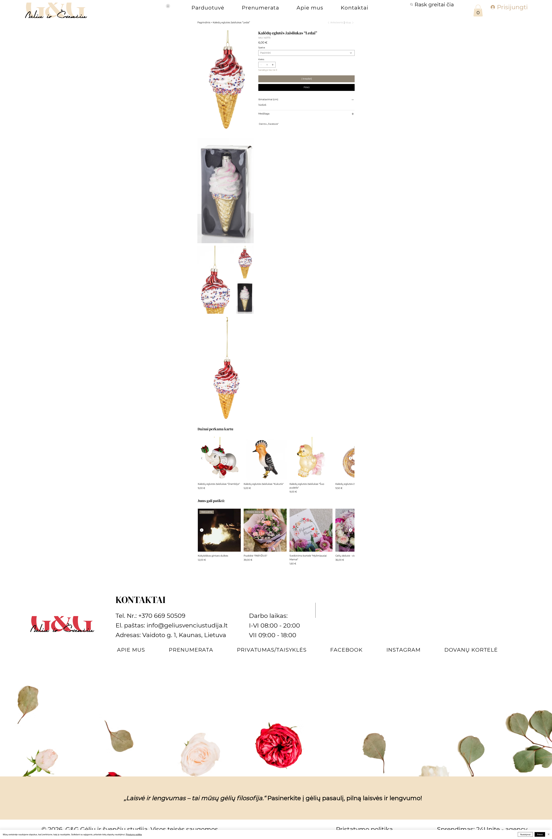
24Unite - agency (501, 829)
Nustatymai (525, 834)
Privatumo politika (134, 834)
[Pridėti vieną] (273, 65)
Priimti (540, 834)
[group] (276, 465)
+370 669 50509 (161, 615)
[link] (478, 10)
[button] (207, 7)
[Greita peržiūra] (219, 458)
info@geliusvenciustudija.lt (187, 625)
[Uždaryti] (548, 834)
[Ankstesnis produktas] (201, 458)
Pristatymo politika (364, 829)
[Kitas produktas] (350, 458)
